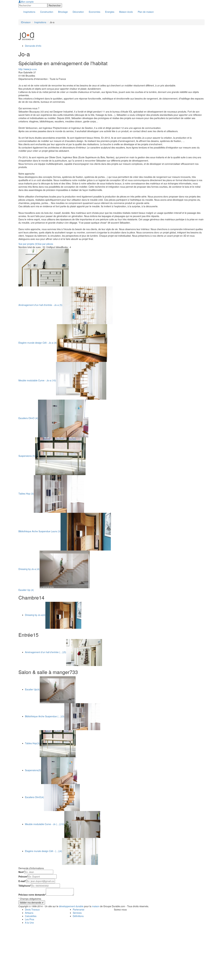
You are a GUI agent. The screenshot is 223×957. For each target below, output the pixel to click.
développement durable (71, 906)
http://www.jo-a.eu (27, 69)
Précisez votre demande (32, 894)
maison (95, 906)
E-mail (22, 881)
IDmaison (26, 22)
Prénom (23, 876)
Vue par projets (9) (28, 243)
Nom (21, 872)
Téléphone (24, 885)
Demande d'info (33, 45)
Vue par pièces (45, 243)
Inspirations (40, 22)
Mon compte (27, 1)
